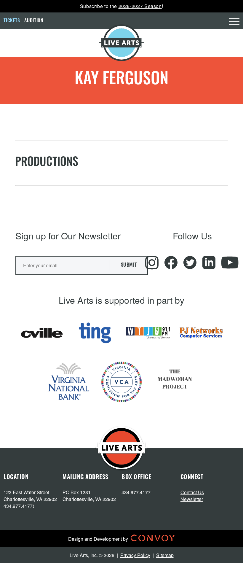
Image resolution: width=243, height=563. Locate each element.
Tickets (12, 21)
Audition (33, 21)
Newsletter (191, 499)
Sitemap (165, 555)
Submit (129, 265)
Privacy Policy (135, 555)
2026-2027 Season (140, 6)
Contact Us (192, 492)
